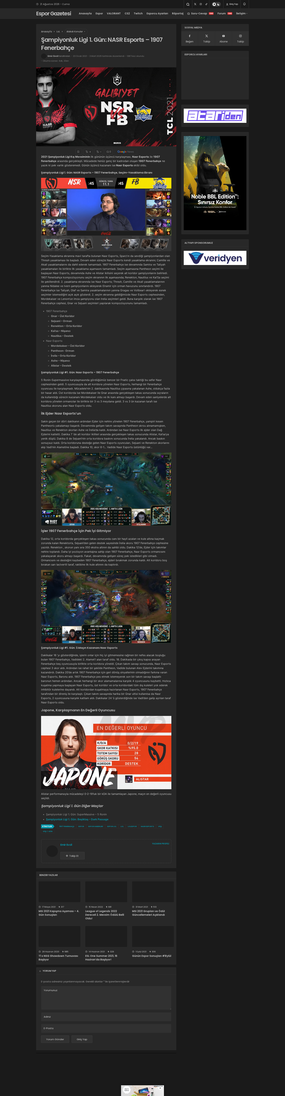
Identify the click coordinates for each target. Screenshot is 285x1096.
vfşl (160, 826)
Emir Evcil (53, 56)
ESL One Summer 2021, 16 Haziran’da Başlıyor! (101, 957)
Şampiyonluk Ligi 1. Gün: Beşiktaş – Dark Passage (77, 819)
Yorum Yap (49, 970)
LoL (122, 826)
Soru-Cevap (202, 13)
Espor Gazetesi (53, 13)
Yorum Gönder (55, 1039)
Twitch (138, 13)
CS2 (127, 13)
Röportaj (177, 13)
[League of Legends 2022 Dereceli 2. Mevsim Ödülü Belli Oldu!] (106, 891)
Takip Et (74, 856)
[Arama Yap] (188, 4)
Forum (225, 13)
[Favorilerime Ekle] (78, 152)
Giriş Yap (233, 4)
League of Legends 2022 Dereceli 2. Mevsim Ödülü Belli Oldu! (104, 914)
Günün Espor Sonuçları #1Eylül (151, 956)
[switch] (216, 4)
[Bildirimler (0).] (245, 4)
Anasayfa (85, 13)
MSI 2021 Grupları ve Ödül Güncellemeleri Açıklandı (148, 913)
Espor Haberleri (95, 826)
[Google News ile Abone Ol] (125, 152)
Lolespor (132, 826)
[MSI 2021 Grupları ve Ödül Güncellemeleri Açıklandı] (153, 891)
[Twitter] (195, 4)
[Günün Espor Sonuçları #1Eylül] (153, 936)
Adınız (47, 1016)
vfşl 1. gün (47, 831)
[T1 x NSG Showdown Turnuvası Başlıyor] (59, 936)
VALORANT (114, 13)
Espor (99, 13)
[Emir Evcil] (53, 850)
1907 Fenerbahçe (66, 826)
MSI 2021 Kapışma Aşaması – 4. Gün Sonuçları (59, 913)
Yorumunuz (50, 990)
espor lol (111, 826)
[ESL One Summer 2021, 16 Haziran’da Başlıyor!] (106, 936)
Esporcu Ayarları (157, 13)
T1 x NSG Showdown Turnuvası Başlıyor (58, 957)
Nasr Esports (147, 826)
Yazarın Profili (160, 843)
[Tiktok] (206, 4)
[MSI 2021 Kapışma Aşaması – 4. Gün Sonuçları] (59, 891)
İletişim (241, 13)
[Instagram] (201, 4)
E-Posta (48, 1028)
